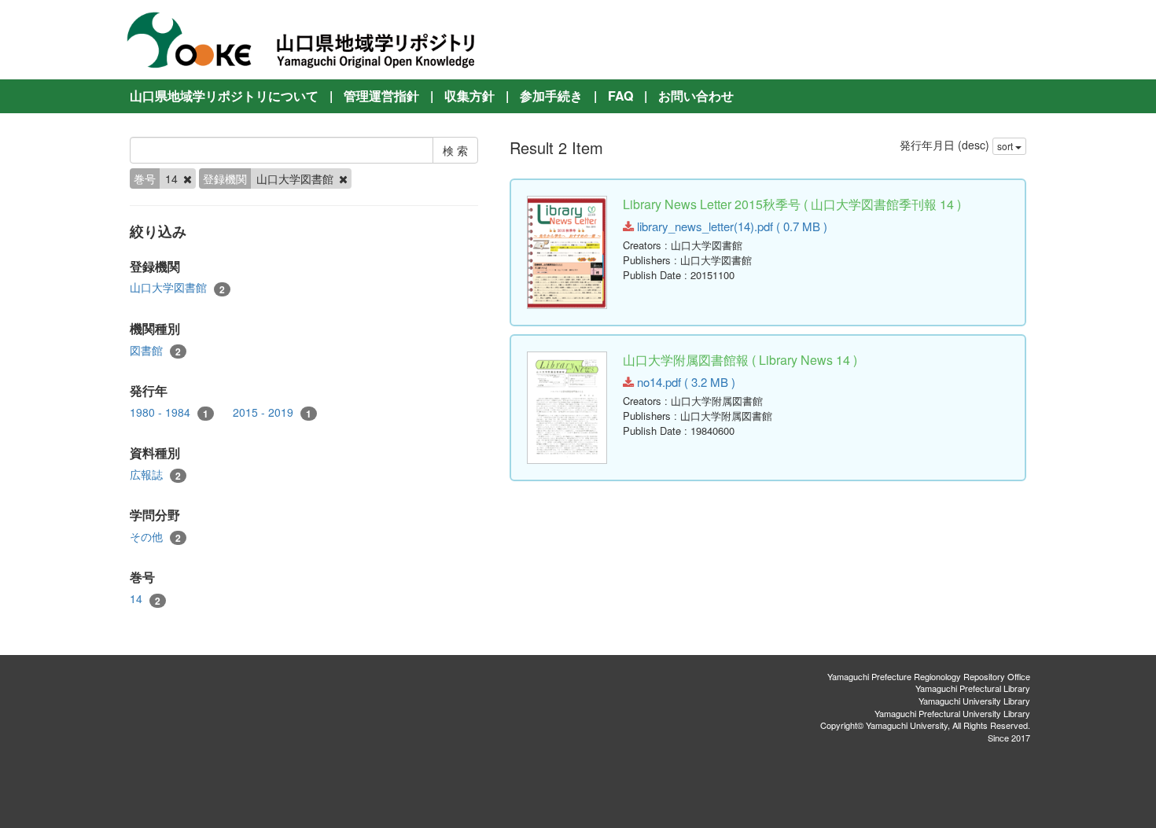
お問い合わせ (696, 95)
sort (1006, 146)
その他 (155, 536)
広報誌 (155, 474)
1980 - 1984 (169, 412)
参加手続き (551, 95)
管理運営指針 (381, 95)
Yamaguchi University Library (974, 700)
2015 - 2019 (272, 412)
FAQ (620, 95)
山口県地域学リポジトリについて (224, 95)
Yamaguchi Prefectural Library (972, 688)
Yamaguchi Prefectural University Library (952, 713)
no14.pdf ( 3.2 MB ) (684, 382)
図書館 (155, 350)
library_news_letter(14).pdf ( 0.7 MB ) (730, 226)
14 (145, 599)
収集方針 (469, 95)
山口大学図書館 (177, 287)
